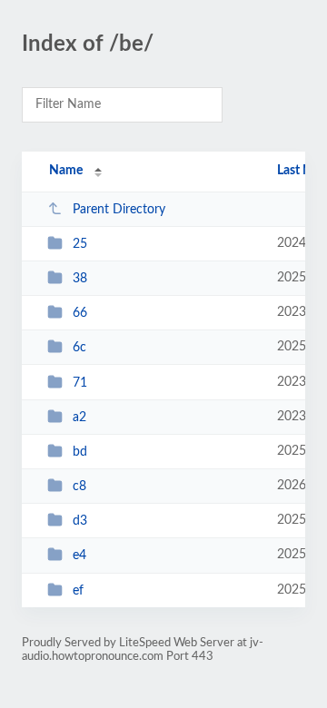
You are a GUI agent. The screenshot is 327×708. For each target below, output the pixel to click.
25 (80, 244)
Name (66, 170)
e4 (79, 555)
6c (79, 347)
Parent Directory (119, 209)
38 (80, 278)
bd (80, 452)
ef (78, 591)
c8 (79, 486)
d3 (80, 521)
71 (80, 383)
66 (80, 313)
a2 (79, 417)
